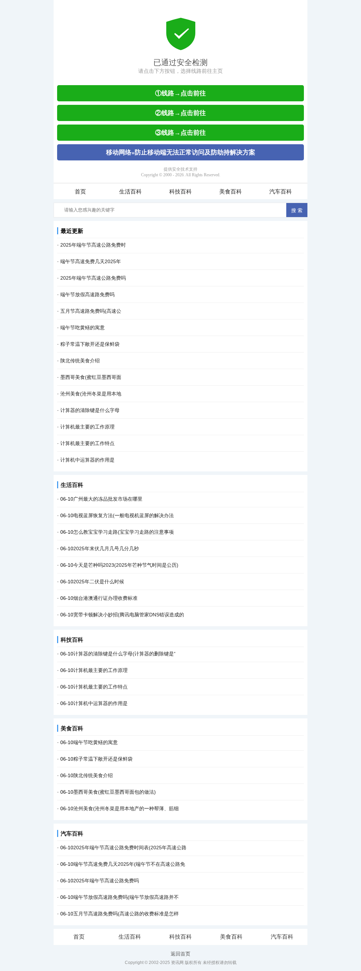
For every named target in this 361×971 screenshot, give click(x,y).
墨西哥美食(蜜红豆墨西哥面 (90, 377)
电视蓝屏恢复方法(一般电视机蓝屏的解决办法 (123, 515)
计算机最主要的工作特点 (87, 443)
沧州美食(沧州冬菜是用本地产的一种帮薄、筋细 (126, 808)
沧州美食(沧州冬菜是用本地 (90, 393)
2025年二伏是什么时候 (98, 581)
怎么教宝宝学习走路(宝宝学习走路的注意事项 (123, 532)
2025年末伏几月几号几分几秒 (106, 548)
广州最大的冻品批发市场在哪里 (107, 499)
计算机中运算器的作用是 (87, 460)
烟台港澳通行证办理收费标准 (105, 598)
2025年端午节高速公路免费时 (93, 245)
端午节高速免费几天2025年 (90, 261)
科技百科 (180, 192)
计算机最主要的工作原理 (87, 427)
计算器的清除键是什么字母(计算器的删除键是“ (124, 653)
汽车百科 (280, 192)
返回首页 (180, 954)
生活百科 (130, 192)
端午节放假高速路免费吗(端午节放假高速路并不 (126, 897)
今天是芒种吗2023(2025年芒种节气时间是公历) (125, 565)
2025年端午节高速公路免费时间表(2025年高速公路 (129, 847)
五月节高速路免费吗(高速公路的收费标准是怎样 (126, 913)
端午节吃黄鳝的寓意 (82, 327)
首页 (80, 192)
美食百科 (230, 192)
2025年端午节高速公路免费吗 (93, 278)
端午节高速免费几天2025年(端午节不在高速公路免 (129, 864)
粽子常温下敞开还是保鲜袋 (90, 344)
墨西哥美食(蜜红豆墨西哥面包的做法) (114, 792)
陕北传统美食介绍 (80, 360)
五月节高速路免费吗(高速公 (90, 311)
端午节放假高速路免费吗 (87, 294)
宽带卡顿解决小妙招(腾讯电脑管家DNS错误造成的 (128, 614)
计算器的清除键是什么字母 (90, 410)
